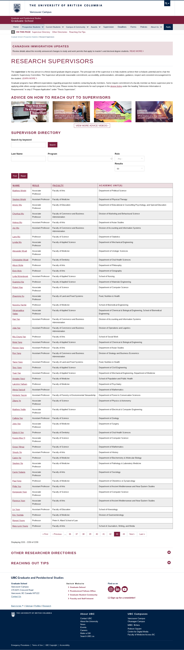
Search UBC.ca (87, 636)
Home (16, 27)
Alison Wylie (17, 265)
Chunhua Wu (18, 213)
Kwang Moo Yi (18, 438)
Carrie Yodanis (18, 472)
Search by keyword (21, 140)
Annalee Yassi (18, 378)
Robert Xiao (17, 287)
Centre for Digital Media (138, 631)
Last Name (16, 154)
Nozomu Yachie (19, 305)
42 (111, 534)
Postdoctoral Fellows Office (83, 591)
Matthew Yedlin (19, 409)
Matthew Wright (19, 190)
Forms (133, 27)
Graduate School (16, 37)
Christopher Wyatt (20, 260)
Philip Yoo (16, 486)
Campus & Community (75, 27)
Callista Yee (17, 418)
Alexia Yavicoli (18, 389)
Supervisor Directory (41, 32)
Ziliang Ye (16, 401)
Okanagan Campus (136, 621)
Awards (94, 27)
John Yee (16, 424)
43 (118, 534)
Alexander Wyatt (19, 251)
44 (125, 534)
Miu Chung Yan (19, 337)
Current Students (53, 27)
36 (71, 534)
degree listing (116, 86)
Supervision (108, 27)
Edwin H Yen (18, 432)
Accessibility (65, 645)
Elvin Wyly (17, 271)
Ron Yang (16, 353)
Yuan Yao (16, 373)
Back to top (16, 606)
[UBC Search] (167, 3)
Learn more (28, 78)
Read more (136, 51)
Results (119, 163)
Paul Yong (16, 481)
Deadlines (122, 27)
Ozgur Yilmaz (18, 447)
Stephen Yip (17, 463)
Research (46, 606)
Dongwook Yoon (19, 492)
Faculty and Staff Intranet (81, 598)
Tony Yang (17, 367)
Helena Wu (17, 222)
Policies (143, 27)
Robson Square (134, 628)
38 (84, 534)
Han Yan (16, 319)
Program (52, 154)
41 (105, 534)
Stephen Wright (19, 199)
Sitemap (29, 606)
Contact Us (16, 596)
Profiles (37, 606)
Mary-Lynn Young (20, 526)
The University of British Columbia (17, 8)
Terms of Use (37, 645)
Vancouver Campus (136, 618)
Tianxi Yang (17, 362)
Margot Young (18, 520)
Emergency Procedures (20, 645)
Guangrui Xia (18, 282)
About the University (89, 621)
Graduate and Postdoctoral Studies (92, 578)
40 (98, 534)
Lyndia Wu (17, 242)
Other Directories (59, 32)
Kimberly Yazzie (19, 395)
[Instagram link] (111, 589)
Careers (83, 630)
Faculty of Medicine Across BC (141, 634)
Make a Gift (85, 633)
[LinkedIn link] (117, 589)
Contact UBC (86, 618)
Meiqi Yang (17, 342)
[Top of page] (13, 32)
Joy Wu (15, 228)
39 (91, 534)
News (82, 624)
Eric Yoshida (17, 515)
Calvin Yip (16, 458)
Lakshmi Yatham (19, 384)
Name (16, 185)
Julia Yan (16, 328)
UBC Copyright (51, 645)
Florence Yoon (18, 500)
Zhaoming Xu (18, 296)
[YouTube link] (125, 589)
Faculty (58, 185)
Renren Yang (18, 348)
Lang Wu (16, 237)
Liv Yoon (16, 509)
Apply (168, 27)
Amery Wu (17, 205)
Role (117, 154)
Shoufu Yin (17, 452)
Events (83, 627)
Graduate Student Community (83, 595)
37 (78, 534)
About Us (155, 27)
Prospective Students (31, 27)
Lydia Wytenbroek (20, 276)
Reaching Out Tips (77, 32)
